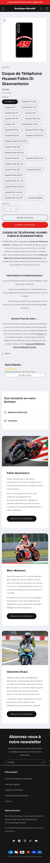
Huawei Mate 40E (12, 147)
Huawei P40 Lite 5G (13, 198)
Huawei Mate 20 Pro (34, 158)
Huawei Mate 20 (12, 158)
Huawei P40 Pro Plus (34, 130)
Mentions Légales (12, 784)
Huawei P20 (10, 107)
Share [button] (7, 353)
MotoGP (14, 856)
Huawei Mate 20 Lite (14, 164)
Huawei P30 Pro (12, 119)
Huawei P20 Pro (12, 113)
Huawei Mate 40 (12, 136)
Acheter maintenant (25, 225)
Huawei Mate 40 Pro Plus (16, 141)
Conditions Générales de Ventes (18, 779)
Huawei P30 (30, 113)
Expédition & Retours (14, 790)
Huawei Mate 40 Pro (34, 136)
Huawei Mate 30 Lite (14, 181)
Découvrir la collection (22, 519)
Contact (8, 801)
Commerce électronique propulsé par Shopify (30, 856)
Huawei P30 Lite (32, 119)
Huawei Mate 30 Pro (14, 175)
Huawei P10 (10, 101)
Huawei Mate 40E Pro (14, 153)
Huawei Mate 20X (12, 170)
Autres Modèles (36, 198)
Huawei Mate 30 (34, 170)
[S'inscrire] (42, 762)
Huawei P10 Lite (29, 101)
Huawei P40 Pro (12, 130)
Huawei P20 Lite (29, 107)
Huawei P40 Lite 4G (13, 192)
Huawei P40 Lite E (30, 124)
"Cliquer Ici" (41, 334)
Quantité (5, 204)
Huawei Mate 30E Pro (14, 187)
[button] (3, 8)
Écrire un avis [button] (25, 375)
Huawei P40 (10, 124)
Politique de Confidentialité (16, 796)
